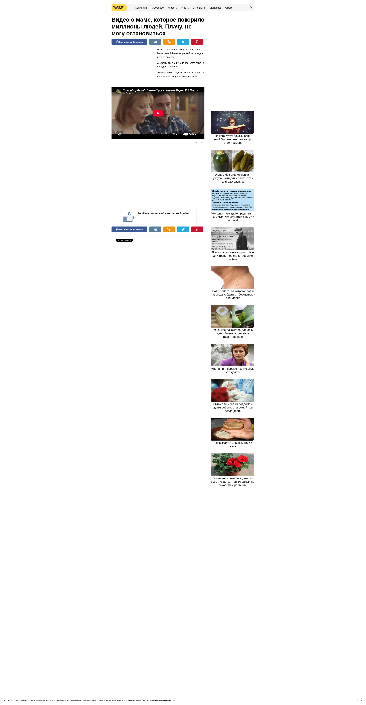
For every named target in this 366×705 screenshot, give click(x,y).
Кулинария (141, 7)
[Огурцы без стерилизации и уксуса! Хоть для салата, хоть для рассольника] (233, 161)
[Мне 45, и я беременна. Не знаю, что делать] (233, 355)
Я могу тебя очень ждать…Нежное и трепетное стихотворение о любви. (233, 256)
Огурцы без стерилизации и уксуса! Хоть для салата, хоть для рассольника (233, 178)
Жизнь (185, 7)
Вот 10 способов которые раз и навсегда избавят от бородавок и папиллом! (233, 295)
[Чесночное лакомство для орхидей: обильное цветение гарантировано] (233, 316)
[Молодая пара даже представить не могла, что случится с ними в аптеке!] (233, 200)
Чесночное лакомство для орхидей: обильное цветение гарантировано (233, 333)
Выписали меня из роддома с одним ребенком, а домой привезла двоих (233, 407)
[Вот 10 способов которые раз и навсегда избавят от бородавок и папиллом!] (233, 277)
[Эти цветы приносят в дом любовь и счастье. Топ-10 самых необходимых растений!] (233, 464)
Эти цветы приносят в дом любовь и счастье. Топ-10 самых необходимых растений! (233, 482)
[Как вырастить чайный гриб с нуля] (233, 429)
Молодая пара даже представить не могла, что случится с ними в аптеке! (233, 217)
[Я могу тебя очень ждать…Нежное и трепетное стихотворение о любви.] (233, 238)
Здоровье (158, 7)
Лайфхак (215, 7)
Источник (200, 142)
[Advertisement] (133, 66)
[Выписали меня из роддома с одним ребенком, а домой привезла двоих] (233, 390)
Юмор (228, 7)
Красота (172, 7)
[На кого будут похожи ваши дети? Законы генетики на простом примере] (233, 122)
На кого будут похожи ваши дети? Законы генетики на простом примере (233, 139)
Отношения (199, 7)
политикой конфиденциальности (161, 700)
